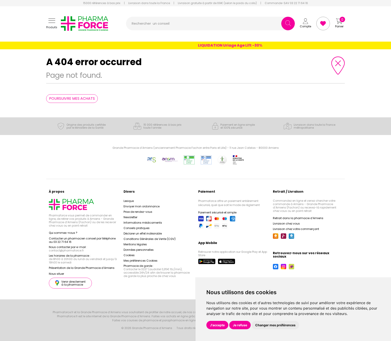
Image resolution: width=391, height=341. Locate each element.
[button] (51, 23)
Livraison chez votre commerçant (296, 229)
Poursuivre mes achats (72, 98)
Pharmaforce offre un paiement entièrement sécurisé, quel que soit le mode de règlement (229, 203)
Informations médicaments (143, 222)
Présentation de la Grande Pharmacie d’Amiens (81, 268)
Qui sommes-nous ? (63, 233)
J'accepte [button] (217, 325)
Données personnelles (139, 249)
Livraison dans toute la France (149, 3)
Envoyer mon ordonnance (142, 206)
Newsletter (130, 217)
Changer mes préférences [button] (275, 325)
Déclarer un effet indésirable (143, 233)
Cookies (129, 255)
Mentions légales (135, 244)
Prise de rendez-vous (138, 211)
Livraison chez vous (286, 223)
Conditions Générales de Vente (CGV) (150, 239)
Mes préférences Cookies (140, 260)
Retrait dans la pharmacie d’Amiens (298, 218)
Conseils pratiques (137, 228)
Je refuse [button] (240, 325)
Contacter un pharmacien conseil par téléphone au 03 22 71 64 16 (82, 240)
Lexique (129, 201)
